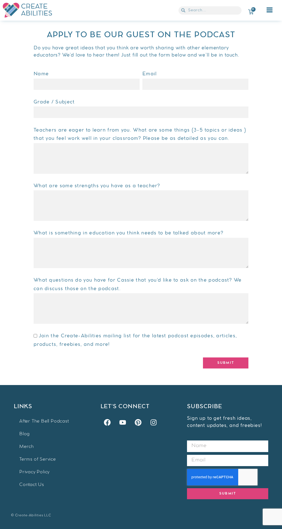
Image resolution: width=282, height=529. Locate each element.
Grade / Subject (54, 102)
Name (41, 74)
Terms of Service (37, 460)
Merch (26, 447)
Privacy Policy (34, 472)
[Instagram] (153, 422)
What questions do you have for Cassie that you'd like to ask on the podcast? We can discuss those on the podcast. (138, 284)
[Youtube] (122, 422)
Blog (24, 434)
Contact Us (31, 485)
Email (149, 74)
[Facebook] (107, 422)
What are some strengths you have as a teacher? (97, 186)
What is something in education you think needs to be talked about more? (128, 233)
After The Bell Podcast (44, 421)
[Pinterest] (138, 422)
